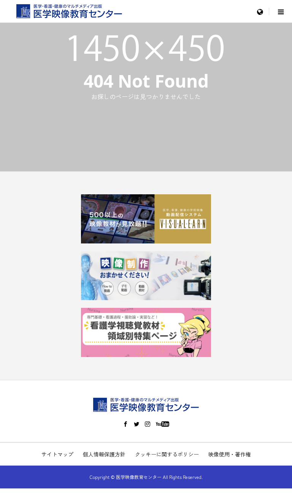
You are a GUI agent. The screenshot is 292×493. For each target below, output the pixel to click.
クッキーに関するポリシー (167, 454)
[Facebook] (125, 424)
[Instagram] (147, 424)
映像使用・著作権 (229, 454)
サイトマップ (57, 454)
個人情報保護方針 (104, 454)
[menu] (259, 11)
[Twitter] (136, 424)
